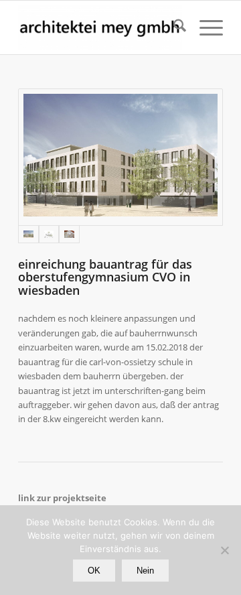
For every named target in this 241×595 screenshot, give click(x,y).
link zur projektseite (62, 498)
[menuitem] (173, 27)
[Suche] (173, 27)
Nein (145, 571)
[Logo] (100, 27)
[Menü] (204, 27)
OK (94, 571)
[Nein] (224, 550)
